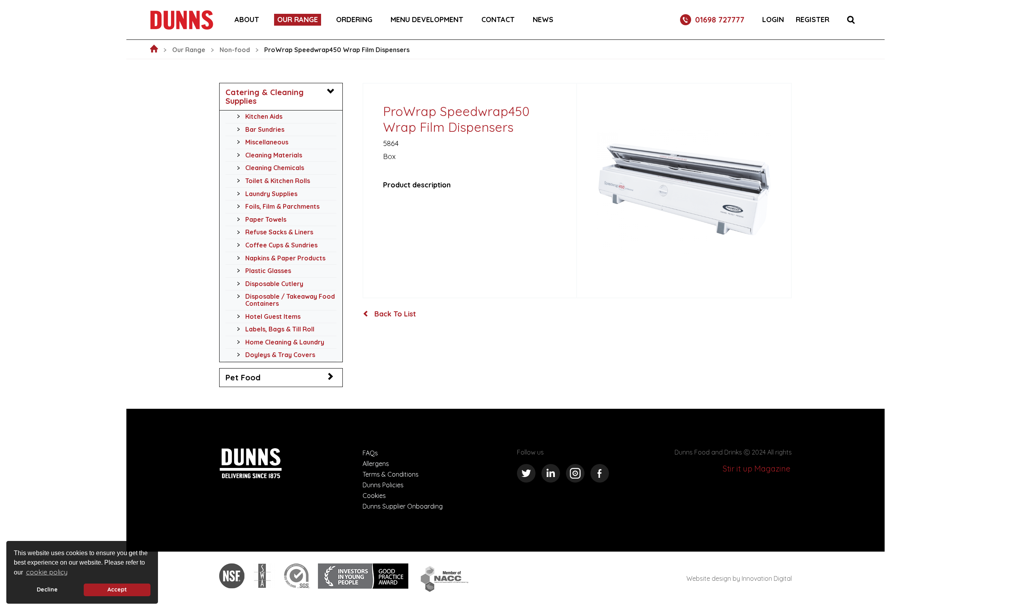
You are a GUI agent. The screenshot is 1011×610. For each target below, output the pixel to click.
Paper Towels (265, 219)
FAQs (370, 453)
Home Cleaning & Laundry (284, 342)
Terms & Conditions (391, 474)
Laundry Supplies (271, 194)
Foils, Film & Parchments (282, 206)
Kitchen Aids (263, 116)
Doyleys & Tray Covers (280, 355)
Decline (47, 589)
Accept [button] (117, 589)
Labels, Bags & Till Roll (279, 329)
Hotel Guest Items (273, 316)
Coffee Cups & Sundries (281, 245)
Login (773, 20)
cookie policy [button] (47, 572)
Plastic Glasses (268, 271)
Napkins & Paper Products (285, 258)
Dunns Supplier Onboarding (403, 506)
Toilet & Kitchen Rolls (277, 181)
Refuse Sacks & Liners (279, 232)
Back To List (394, 314)
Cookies (374, 496)
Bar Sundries (264, 129)
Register (812, 20)
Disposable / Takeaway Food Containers (290, 299)
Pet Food (243, 377)
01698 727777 (719, 19)
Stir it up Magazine (756, 468)
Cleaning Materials (273, 155)
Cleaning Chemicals (274, 168)
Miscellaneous (266, 142)
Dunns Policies (383, 485)
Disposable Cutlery (274, 284)
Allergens (376, 464)
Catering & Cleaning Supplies (265, 96)
